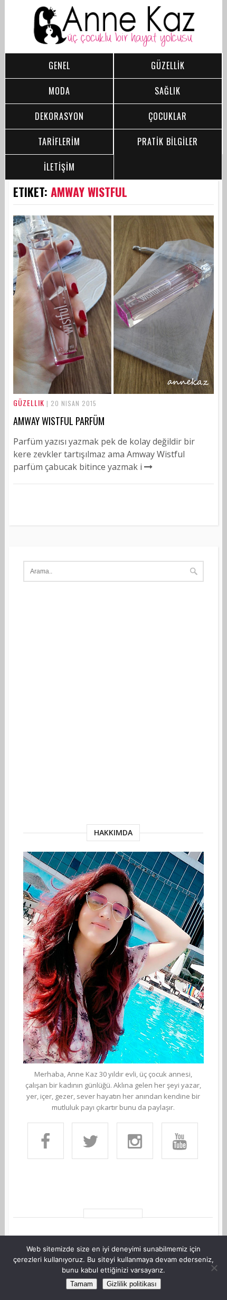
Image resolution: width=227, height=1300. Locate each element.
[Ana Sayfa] (113, 44)
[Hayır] (214, 1268)
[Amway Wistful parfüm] (113, 391)
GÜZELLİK (168, 65)
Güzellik (28, 402)
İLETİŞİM (59, 167)
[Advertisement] (113, 705)
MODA (59, 90)
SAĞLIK (168, 90)
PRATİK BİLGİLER (167, 141)
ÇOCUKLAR (167, 116)
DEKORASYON (59, 116)
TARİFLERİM (59, 141)
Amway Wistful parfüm (59, 421)
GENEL (59, 65)
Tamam (81, 1284)
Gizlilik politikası (132, 1284)
